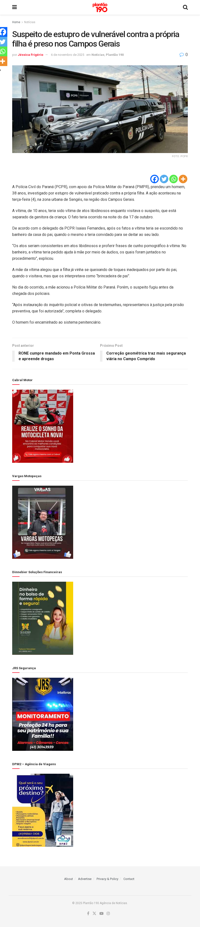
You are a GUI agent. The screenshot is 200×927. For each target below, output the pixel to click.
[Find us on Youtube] (101, 914)
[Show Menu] (14, 7)
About (68, 879)
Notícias (29, 22)
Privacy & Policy (107, 879)
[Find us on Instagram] (108, 914)
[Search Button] (185, 7)
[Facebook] (154, 179)
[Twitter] (164, 179)
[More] (183, 179)
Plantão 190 (115, 55)
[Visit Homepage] (100, 7)
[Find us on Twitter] (94, 914)
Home (16, 22)
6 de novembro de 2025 (67, 55)
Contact (128, 879)
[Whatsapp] (173, 179)
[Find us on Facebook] (88, 914)
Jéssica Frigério (30, 55)
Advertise (84, 879)
